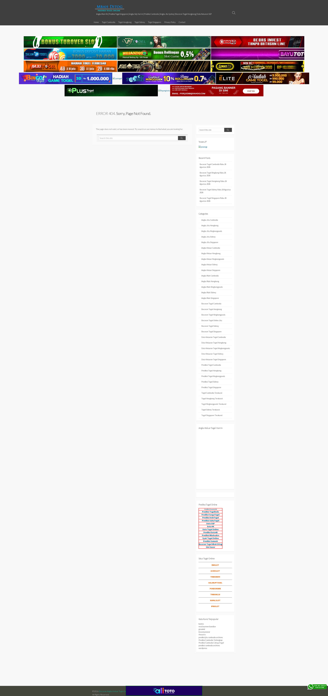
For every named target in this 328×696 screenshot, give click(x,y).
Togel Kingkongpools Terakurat (213, 404)
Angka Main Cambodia (210, 275)
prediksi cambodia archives (209, 645)
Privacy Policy (170, 22)
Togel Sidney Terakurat (210, 409)
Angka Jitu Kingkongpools (211, 231)
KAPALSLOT (215, 600)
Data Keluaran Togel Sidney (212, 354)
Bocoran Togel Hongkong (211, 309)
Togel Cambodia (108, 22)
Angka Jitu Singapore (209, 242)
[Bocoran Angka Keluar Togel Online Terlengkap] (109, 8)
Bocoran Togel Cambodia (211, 303)
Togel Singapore (154, 22)
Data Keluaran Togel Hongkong (213, 342)
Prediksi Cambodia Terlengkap (211, 640)
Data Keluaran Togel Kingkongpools (215, 348)
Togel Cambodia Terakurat (211, 393)
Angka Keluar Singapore (210, 270)
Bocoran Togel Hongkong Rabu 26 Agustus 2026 (213, 182)
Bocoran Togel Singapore (211, 331)
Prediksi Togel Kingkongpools (213, 376)
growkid (202, 629)
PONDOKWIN (215, 588)
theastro (202, 634)
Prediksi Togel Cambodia (211, 365)
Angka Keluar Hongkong (211, 253)
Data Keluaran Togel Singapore (213, 359)
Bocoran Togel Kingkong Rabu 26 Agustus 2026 (213, 174)
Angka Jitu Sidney (208, 237)
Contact (182, 22)
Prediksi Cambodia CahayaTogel (211, 643)
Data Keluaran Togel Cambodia (213, 337)
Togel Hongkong (124, 22)
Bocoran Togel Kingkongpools (213, 315)
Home (96, 22)
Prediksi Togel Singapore (211, 387)
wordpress (203, 648)
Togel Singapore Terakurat (212, 415)
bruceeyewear (204, 632)
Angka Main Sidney (208, 292)
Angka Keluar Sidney (209, 264)
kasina (201, 624)
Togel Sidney (140, 22)
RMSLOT (215, 565)
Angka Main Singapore (210, 298)
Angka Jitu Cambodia (209, 220)
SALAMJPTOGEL (215, 582)
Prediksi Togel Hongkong (211, 370)
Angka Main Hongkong (210, 281)
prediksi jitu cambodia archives (211, 637)
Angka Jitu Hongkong (209, 225)
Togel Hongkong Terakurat (212, 398)
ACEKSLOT (215, 571)
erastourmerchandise (207, 626)
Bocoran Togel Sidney (210, 326)
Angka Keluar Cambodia (210, 248)
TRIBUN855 (215, 577)
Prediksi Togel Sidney (209, 382)
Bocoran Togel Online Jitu (211, 320)
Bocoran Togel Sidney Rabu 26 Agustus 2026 (215, 191)
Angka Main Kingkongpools (212, 287)
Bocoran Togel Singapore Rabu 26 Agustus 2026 (213, 199)
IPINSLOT (215, 606)
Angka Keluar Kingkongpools (212, 259)
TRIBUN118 (215, 594)
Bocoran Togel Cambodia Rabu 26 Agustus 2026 (213, 165)
